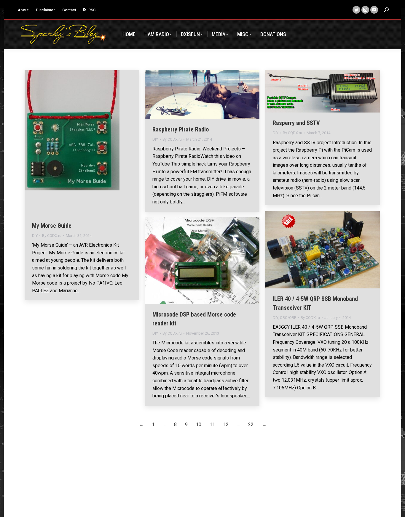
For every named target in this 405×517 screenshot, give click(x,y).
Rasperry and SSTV (296, 122)
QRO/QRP (288, 317)
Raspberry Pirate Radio (180, 129)
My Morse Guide (51, 225)
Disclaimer (45, 10)
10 (198, 424)
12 (226, 424)
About (23, 10)
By (51, 235)
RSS (91, 10)
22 (250, 424)
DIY (35, 235)
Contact (69, 10)
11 (212, 424)
